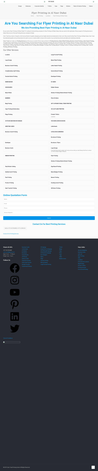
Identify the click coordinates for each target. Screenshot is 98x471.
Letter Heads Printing (56, 65)
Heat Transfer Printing (11, 188)
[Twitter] (14, 334)
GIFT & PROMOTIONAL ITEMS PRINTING (61, 103)
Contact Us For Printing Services (11, 233)
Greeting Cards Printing (57, 182)
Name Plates (8, 92)
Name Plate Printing (56, 60)
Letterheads (54, 126)
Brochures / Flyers (55, 142)
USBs (60, 256)
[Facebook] (14, 273)
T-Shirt (60, 247)
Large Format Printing (56, 54)
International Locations (83, 261)
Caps (60, 251)
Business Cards (9, 148)
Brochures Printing (56, 137)
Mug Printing (8, 103)
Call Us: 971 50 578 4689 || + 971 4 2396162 (15, 228)
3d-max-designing (82, 250)
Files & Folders (55, 98)
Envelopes (7, 142)
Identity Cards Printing (11, 172)
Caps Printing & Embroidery (12, 109)
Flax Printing (8, 177)
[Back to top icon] (93, 467)
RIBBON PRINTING (9, 155)
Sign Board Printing (56, 166)
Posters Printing (9, 182)
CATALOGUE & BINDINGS (57, 131)
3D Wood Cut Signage (46, 253)
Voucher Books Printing (11, 76)
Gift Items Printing (55, 188)
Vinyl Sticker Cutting (10, 166)
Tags (60, 254)
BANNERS (7, 98)
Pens (60, 253)
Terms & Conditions (8, 338)
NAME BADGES (9, 81)
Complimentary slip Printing (12, 71)
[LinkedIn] (14, 321)
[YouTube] (14, 297)
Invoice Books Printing (57, 71)
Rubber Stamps (55, 87)
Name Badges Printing (56, 172)
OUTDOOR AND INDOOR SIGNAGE (13, 121)
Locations (48, 15)
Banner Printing (55, 177)
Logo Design (8, 60)
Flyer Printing (40, 15)
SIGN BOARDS (8, 87)
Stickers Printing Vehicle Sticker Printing (61, 92)
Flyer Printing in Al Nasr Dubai (60, 15)
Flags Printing (8, 114)
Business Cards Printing (11, 65)
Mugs (60, 249)
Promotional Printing (83, 269)
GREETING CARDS (9, 126)
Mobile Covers (62, 258)
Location (7, 54)
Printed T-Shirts (55, 114)
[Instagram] (14, 285)
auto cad (80, 254)
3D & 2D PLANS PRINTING (57, 109)
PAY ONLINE (51, 1)
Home (32, 15)
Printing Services (82, 267)
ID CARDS (53, 81)
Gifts (79, 257)
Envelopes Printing (56, 76)
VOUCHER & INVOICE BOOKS (58, 121)
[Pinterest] (14, 309)
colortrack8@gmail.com (9, 252)
